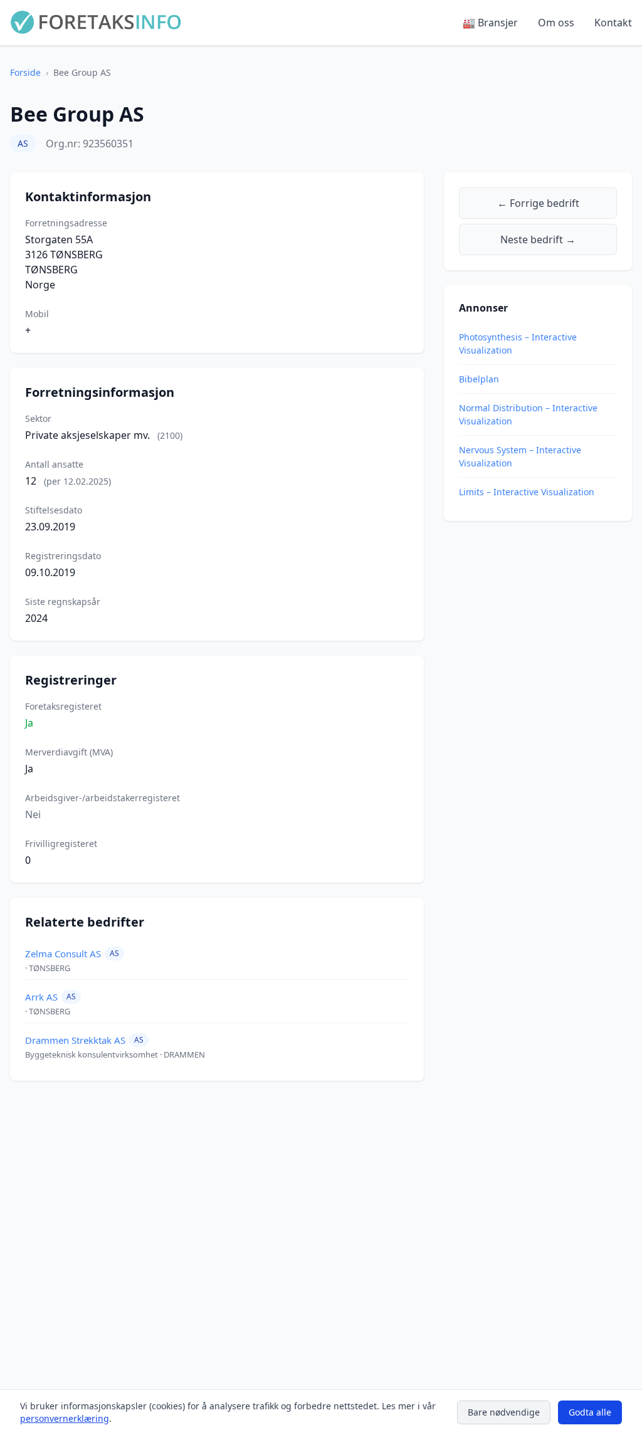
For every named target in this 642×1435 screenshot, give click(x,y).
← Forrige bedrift (538, 203)
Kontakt (613, 22)
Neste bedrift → (538, 239)
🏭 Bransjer (490, 22)
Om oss (556, 22)
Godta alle (590, 1412)
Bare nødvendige (504, 1412)
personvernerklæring (64, 1418)
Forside (25, 72)
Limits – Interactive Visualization (526, 492)
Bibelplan (479, 379)
